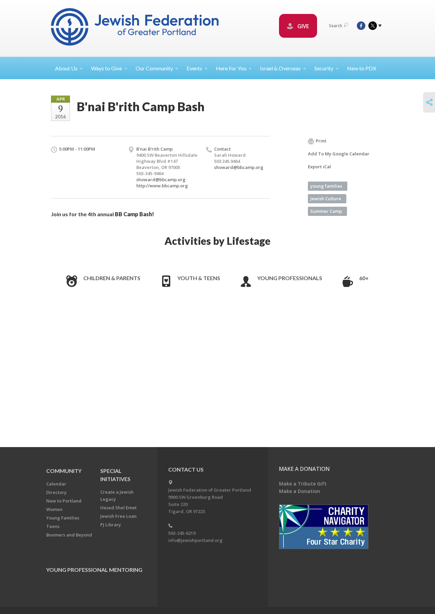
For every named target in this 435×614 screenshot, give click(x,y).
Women (54, 509)
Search (335, 26)
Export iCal (319, 167)
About (66, 68)
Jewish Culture (325, 198)
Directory (56, 492)
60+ (364, 278)
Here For (231, 68)
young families (326, 186)
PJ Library (110, 525)
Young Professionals (289, 278)
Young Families (62, 518)
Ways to (106, 68)
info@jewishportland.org (195, 540)
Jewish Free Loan (118, 516)
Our (154, 68)
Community (64, 470)
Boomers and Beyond (69, 535)
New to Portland (64, 501)
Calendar (56, 484)
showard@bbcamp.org (161, 179)
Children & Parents (111, 278)
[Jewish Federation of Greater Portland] (135, 28)
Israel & (280, 68)
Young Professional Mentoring (94, 569)
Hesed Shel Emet (118, 508)
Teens (52, 526)
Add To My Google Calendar (338, 154)
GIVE (302, 26)
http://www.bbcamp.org (162, 186)
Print (321, 141)
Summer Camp (326, 211)
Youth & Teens (198, 278)
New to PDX (361, 68)
